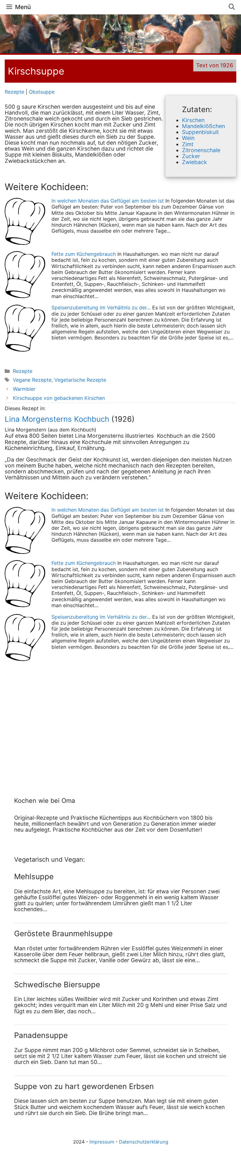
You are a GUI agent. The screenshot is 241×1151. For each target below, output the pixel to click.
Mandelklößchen (203, 126)
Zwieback (194, 162)
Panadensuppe (41, 1035)
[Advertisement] (53, 723)
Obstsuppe (42, 92)
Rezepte (14, 92)
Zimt (187, 144)
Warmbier (24, 389)
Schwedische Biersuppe (57, 984)
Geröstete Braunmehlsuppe (63, 933)
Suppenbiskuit (200, 132)
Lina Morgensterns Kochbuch (57, 419)
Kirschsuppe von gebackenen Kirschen (59, 398)
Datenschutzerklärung (143, 1142)
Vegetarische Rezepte (80, 380)
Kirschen (193, 120)
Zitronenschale (201, 150)
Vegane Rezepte (32, 380)
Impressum (101, 1142)
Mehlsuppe (34, 876)
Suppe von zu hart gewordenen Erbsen (84, 1086)
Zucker (191, 156)
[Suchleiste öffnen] (231, 7)
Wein (188, 138)
